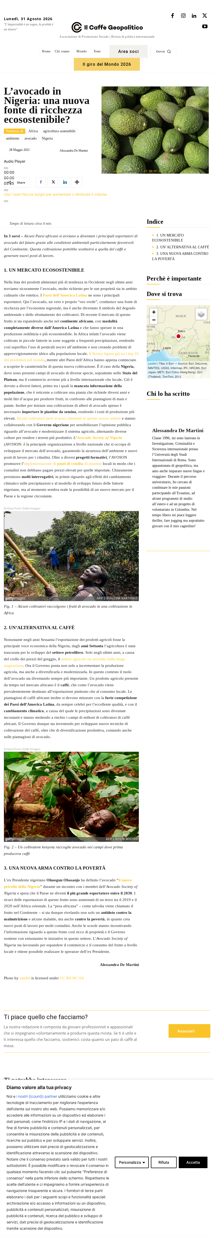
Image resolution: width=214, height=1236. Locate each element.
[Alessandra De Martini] (55, 150)
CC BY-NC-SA (153, 171)
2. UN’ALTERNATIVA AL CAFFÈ (182, 247)
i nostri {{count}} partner (36, 1096)
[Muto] (6, 190)
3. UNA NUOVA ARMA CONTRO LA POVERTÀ (180, 256)
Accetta (193, 1162)
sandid (117, 171)
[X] (204, 16)
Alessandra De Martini (74, 150)
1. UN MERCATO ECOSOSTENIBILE (168, 238)
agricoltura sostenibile (59, 131)
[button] (163, 51)
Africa (33, 131)
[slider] (56, 194)
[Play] (6, 168)
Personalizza (130, 1162)
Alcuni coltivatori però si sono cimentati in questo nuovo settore (68, 418)
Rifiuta (163, 1162)
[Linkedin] (194, 16)
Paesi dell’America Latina (65, 295)
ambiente (12, 138)
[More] (6, 201)
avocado (31, 138)
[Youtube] (205, 26)
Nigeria (47, 138)
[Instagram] (183, 16)
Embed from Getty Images (22, 508)
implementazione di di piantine (63, 464)
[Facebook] (172, 16)
